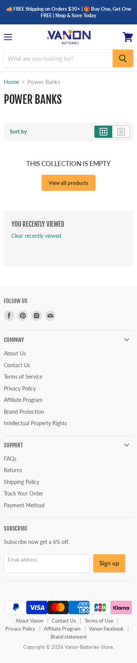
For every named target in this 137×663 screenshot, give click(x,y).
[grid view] (103, 132)
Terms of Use (98, 621)
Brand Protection (24, 411)
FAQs (10, 458)
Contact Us (17, 365)
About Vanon (29, 621)
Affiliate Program (23, 400)
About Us (15, 353)
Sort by (18, 132)
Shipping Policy (21, 482)
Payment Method (24, 505)
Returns (13, 470)
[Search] (123, 58)
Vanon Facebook (106, 629)
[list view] (121, 132)
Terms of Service (23, 376)
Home (11, 82)
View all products (68, 182)
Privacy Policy (20, 388)
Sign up (109, 563)
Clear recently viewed (36, 236)
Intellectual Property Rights (35, 423)
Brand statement (69, 637)
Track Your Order (23, 493)
